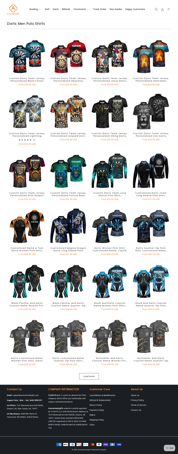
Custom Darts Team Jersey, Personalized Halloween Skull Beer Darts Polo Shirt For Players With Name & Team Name (151, 79)
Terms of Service (138, 405)
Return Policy (96, 405)
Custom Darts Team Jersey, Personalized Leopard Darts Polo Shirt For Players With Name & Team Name (68, 134)
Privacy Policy (137, 400)
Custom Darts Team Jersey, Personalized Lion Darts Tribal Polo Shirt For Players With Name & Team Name (151, 134)
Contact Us (136, 410)
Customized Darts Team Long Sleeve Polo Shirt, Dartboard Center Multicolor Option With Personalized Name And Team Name (151, 194)
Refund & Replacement (100, 400)
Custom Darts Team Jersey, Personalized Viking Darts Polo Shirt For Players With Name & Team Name (110, 134)
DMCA (92, 415)
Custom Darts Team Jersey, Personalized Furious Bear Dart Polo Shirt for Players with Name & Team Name (68, 194)
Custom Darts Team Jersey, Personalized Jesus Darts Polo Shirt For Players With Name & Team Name (110, 79)
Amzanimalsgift (84, 450)
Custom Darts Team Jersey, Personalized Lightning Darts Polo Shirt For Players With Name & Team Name (27, 134)
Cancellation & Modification (102, 395)
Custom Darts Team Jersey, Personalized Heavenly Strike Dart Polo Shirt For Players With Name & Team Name (68, 79)
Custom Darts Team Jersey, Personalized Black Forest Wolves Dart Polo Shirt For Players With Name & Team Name (27, 79)
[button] (36, 9)
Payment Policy (97, 410)
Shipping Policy (97, 420)
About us (135, 395)
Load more (89, 376)
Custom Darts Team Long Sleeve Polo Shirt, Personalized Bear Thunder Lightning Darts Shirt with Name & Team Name (109, 194)
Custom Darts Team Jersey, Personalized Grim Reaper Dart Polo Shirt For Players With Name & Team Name (27, 194)
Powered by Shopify (98, 450)
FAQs (92, 425)
